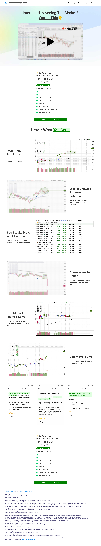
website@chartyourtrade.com (25, 491)
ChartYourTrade (9, 491)
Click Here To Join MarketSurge (28, 539)
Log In (87, 3)
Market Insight (72, 3)
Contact (93, 3)
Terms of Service (8, 542)
